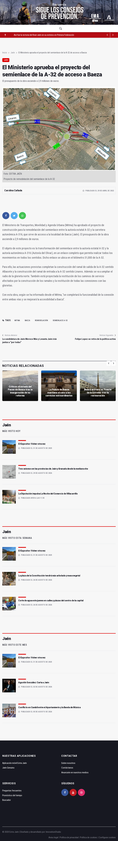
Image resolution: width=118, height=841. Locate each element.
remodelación (41, 320)
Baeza (27, 320)
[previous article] (113, 35)
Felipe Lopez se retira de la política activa (95, 339)
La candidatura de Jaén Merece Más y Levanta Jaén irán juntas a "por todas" (29, 341)
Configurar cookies (107, 837)
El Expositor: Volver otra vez (31, 444)
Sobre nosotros (68, 763)
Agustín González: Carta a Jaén (33, 682)
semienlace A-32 (60, 320)
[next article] (107, 35)
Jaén (13, 52)
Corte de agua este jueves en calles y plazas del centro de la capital (50, 600)
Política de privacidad (69, 837)
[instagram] (81, 792)
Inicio (4, 52)
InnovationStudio (53, 831)
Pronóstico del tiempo (12, 795)
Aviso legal (53, 837)
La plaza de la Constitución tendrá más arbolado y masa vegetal (49, 575)
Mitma (17, 320)
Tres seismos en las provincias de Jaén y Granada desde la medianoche (53, 469)
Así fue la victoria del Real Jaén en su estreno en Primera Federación (44, 35)
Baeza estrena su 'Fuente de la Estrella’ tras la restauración (98, 392)
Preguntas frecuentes (12, 790)
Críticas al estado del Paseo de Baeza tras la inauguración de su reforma (20, 391)
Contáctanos (67, 767)
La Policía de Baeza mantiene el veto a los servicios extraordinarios (59, 392)
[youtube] (73, 792)
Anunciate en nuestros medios (74, 772)
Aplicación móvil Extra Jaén (14, 763)
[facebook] (5, 215)
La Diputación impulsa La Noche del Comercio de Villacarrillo (48, 493)
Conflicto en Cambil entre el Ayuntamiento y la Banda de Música (49, 707)
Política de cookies (88, 837)
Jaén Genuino (8, 767)
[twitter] (14, 215)
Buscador (6, 800)
